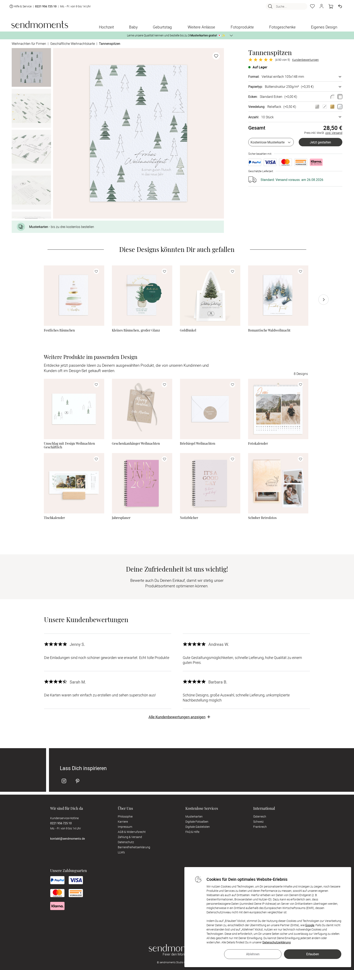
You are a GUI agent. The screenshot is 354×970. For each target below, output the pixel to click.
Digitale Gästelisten (197, 827)
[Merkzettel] (312, 6)
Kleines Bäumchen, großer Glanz (136, 330)
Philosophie (125, 816)
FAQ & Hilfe (192, 832)
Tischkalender (54, 518)
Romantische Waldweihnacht (269, 330)
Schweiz (258, 821)
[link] (74, 295)
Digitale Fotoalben (196, 821)
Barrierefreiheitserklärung (134, 847)
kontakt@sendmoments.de (67, 838)
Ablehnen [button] (253, 954)
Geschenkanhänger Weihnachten (136, 443)
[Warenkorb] (331, 6)
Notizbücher (189, 518)
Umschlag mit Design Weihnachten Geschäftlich (69, 445)
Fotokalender (258, 443)
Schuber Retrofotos (262, 518)
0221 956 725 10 (46, 6)
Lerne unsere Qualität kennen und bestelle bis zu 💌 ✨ (176, 35)
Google (309, 925)
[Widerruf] (340, 6)
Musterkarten (194, 816)
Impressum (125, 827)
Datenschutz (126, 842)
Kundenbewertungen (305, 59)
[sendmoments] (39, 24)
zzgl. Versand (333, 133)
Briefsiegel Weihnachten (197, 443)
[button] (321, 6)
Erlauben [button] (312, 954)
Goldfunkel (188, 330)
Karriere (123, 821)
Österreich (259, 816)
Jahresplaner (121, 518)
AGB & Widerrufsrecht (132, 832)
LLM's (121, 852)
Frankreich (260, 827)
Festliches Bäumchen (59, 330)
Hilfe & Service (23, 6)
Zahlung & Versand (130, 837)
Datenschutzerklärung (276, 942)
